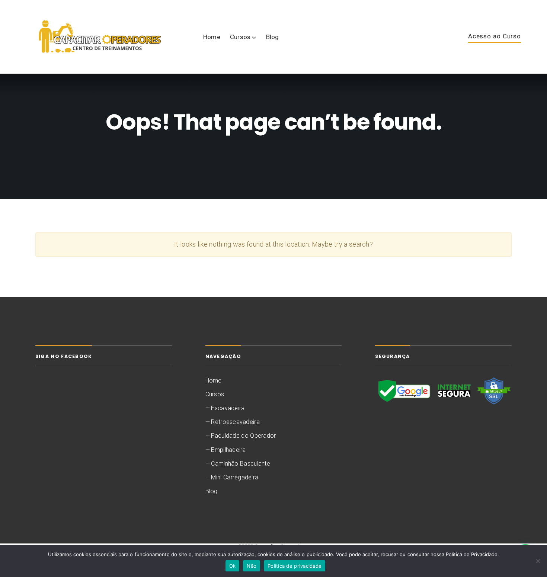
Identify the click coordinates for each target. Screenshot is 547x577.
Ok (232, 566)
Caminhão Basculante (240, 463)
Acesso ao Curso (494, 36)
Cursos (240, 37)
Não (251, 566)
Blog (272, 37)
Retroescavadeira (235, 421)
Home (211, 37)
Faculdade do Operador (243, 435)
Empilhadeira (228, 449)
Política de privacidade (295, 566)
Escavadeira (227, 408)
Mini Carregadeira (234, 477)
